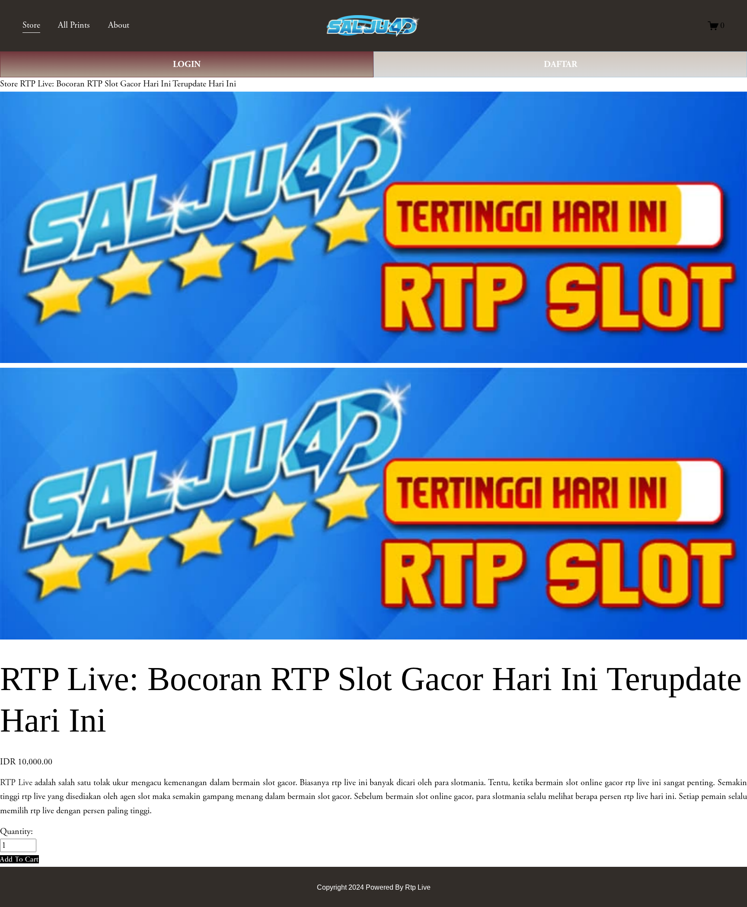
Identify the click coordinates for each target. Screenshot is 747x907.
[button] (19, 859)
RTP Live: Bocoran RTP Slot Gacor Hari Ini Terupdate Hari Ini (128, 84)
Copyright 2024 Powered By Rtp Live (374, 887)
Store (9, 84)
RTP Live (16, 782)
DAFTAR (560, 64)
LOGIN (187, 64)
